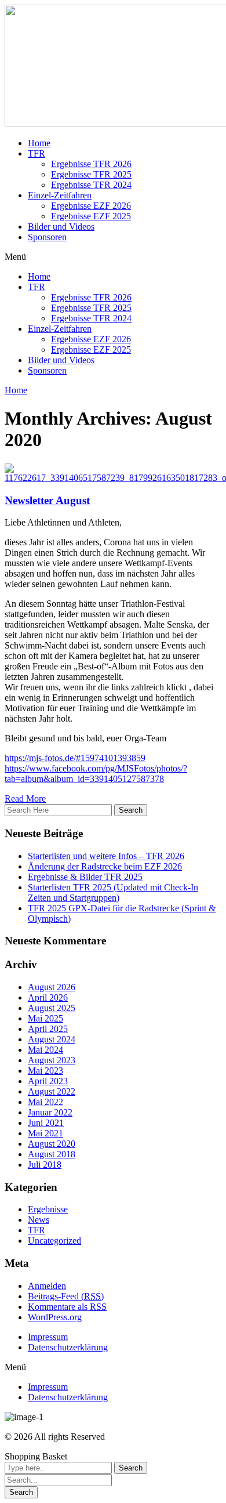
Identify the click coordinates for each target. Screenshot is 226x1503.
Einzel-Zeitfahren (60, 195)
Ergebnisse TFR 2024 (91, 185)
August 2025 (51, 1008)
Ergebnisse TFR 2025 (91, 174)
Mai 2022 (45, 1102)
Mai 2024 (45, 1050)
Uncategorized (54, 1240)
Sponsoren (47, 237)
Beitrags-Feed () (66, 1296)
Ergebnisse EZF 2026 (91, 206)
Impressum (48, 1337)
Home (39, 143)
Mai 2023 (45, 1070)
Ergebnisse (48, 1209)
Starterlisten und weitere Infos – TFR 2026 (106, 856)
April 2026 (48, 997)
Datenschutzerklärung (68, 1347)
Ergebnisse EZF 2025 (91, 216)
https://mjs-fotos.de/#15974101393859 (75, 758)
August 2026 (51, 987)
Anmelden (47, 1286)
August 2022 (51, 1091)
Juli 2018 (44, 1164)
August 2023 (51, 1060)
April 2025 (48, 1029)
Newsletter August (47, 500)
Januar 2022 (50, 1112)
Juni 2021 (46, 1123)
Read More (25, 798)
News (38, 1220)
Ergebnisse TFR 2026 (91, 164)
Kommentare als (67, 1307)
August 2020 (51, 1144)
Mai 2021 (45, 1133)
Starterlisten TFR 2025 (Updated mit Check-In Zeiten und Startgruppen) (113, 892)
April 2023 (48, 1081)
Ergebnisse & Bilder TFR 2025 (85, 877)
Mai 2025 (45, 1018)
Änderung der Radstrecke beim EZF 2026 (105, 866)
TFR (36, 153)
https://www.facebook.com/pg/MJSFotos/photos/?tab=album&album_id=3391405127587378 (96, 773)
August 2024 (51, 1039)
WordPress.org (55, 1317)
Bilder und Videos (61, 226)
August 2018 (51, 1154)
